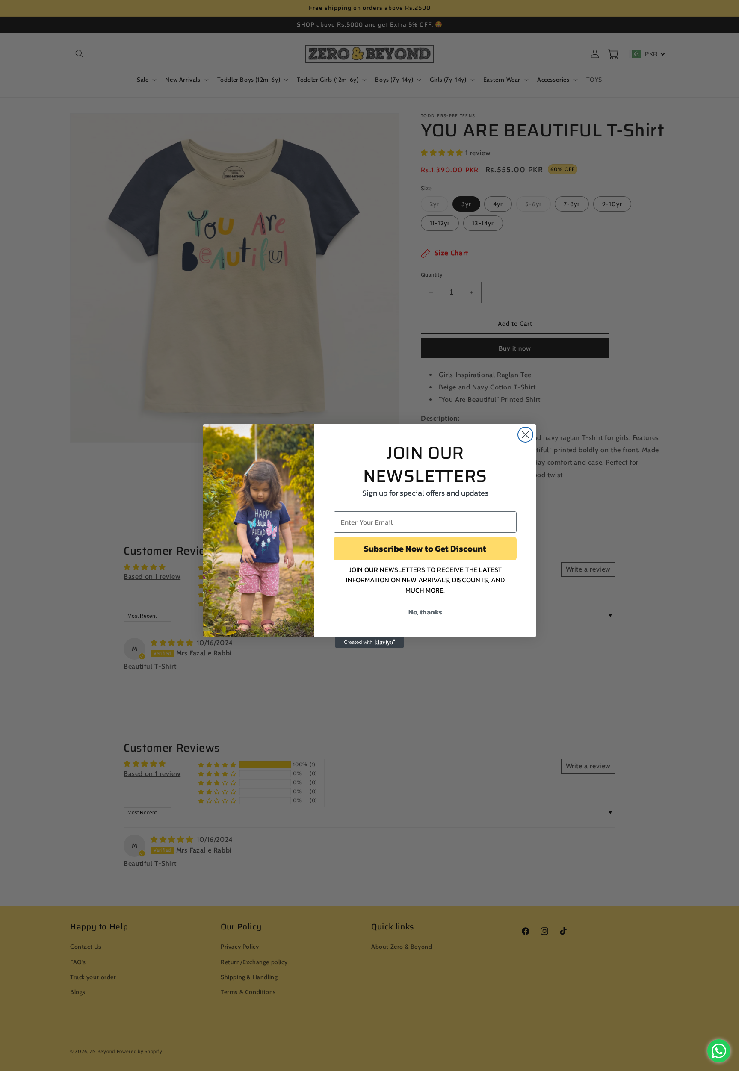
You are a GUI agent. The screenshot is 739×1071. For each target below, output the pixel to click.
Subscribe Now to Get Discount (425, 548)
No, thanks (425, 612)
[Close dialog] (525, 434)
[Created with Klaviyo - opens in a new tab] (369, 642)
